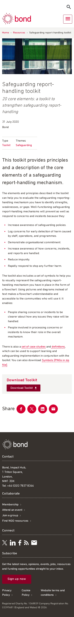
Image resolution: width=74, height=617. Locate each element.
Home (5, 32)
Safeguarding (24, 145)
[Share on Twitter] (31, 408)
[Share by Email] (53, 408)
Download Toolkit (21, 387)
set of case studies (34, 346)
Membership (10, 504)
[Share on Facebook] (21, 408)
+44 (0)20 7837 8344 (20, 485)
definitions (58, 346)
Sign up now (17, 579)
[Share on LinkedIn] (42, 408)
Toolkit (6, 145)
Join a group (10, 515)
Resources (19, 32)
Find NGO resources (15, 520)
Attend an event (12, 509)
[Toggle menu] (67, 19)
